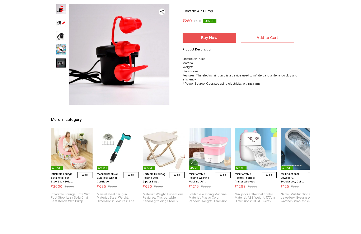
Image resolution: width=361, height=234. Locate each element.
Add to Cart (267, 37)
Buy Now (209, 37)
